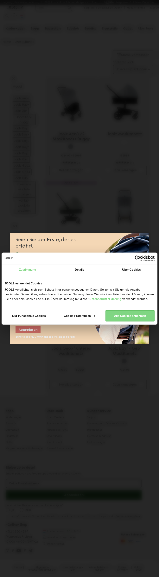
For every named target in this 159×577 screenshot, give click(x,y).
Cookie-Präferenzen (77, 315)
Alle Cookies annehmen (130, 315)
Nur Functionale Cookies (29, 315)
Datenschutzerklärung (105, 298)
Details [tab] (79, 269)
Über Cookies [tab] (131, 269)
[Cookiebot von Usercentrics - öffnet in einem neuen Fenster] (138, 258)
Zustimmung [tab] (27, 269)
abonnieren (28, 330)
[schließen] (145, 238)
